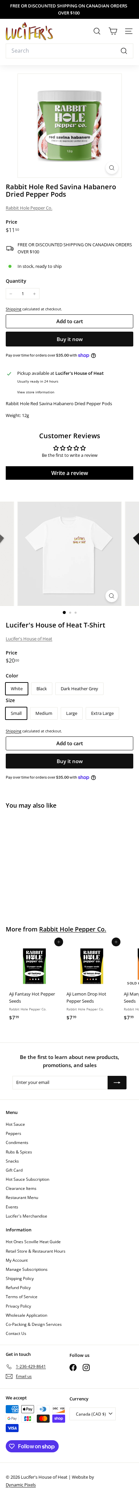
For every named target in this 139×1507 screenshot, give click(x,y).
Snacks (12, 1161)
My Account (17, 1260)
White (17, 689)
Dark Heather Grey (79, 689)
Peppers (13, 1133)
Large (71, 713)
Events (12, 1207)
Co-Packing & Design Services (34, 1324)
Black (41, 689)
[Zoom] (112, 168)
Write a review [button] (69, 473)
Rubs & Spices (19, 1152)
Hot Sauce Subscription (27, 1179)
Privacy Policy (18, 1306)
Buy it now (70, 339)
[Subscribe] (117, 1082)
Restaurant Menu (22, 1197)
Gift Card (14, 1170)
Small (16, 713)
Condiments (17, 1142)
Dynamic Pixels (21, 1485)
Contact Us (16, 1333)
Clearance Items (21, 1188)
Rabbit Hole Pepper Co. (29, 208)
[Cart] (113, 31)
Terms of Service (21, 1297)
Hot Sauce (15, 1124)
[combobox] (69, 51)
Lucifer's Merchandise (26, 1216)
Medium (43, 713)
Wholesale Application (26, 1315)
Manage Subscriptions (27, 1269)
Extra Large (102, 713)
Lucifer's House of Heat (29, 639)
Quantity (16, 281)
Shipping (13, 308)
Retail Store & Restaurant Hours (35, 1251)
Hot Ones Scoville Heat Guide (33, 1242)
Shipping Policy (20, 1278)
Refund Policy (18, 1287)
